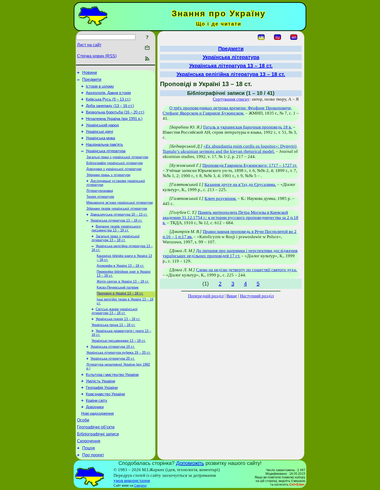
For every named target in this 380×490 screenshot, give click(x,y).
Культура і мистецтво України (112, 375)
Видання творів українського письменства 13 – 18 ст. (116, 228)
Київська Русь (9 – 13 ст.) (108, 99)
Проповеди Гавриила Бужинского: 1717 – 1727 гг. (249, 165)
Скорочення (88, 441)
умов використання (131, 480)
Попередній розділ (206, 295)
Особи (83, 420)
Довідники (95, 407)
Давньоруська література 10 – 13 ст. (119, 214)
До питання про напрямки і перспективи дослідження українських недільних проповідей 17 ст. (230, 253)
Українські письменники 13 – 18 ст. (119, 341)
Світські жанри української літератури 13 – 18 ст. (115, 311)
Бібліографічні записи (98, 434)
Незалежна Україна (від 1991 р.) (114, 119)
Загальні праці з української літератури (117, 157)
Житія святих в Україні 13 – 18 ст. (123, 281)
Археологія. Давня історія (108, 93)
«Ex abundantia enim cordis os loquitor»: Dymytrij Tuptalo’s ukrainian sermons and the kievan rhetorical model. (230, 149)
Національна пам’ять (104, 144)
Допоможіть (190, 463)
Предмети (91, 79)
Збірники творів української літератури (116, 208)
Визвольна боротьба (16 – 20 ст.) (115, 112)
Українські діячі (99, 132)
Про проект (93, 455)
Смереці (140, 485)
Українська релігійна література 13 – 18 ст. (231, 74)
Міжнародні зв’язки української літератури (119, 203)
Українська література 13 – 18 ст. (116, 220)
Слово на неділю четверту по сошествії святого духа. (246, 269)
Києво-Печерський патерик (118, 287)
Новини (89, 72)
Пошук (88, 448)
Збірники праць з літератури (108, 175)
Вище (231, 295)
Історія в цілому (100, 86)
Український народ (102, 125)
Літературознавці (99, 191)
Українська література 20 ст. (112, 358)
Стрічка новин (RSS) (97, 56)
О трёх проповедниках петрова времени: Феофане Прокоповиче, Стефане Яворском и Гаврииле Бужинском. (227, 110)
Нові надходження (97, 413)
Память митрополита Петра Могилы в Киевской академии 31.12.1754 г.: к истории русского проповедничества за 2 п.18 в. (230, 217)
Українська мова (100, 138)
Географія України (102, 388)
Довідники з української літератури (113, 169)
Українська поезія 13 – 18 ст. (118, 319)
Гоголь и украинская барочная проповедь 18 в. (247, 127)
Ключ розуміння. (220, 198)
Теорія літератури (100, 197)
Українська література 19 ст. (112, 347)
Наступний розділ (257, 295)
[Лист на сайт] (147, 48)
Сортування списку (231, 99)
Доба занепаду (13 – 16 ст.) (110, 106)
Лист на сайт (89, 45)
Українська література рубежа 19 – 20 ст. (118, 353)
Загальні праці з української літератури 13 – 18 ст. (116, 238)
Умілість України (100, 381)
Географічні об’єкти (96, 427)
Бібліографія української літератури (114, 163)
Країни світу (96, 400)
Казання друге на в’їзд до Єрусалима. (240, 184)
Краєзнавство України (105, 394)
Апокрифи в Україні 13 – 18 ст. (120, 266)
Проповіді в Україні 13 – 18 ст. (120, 293)
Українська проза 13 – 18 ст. (113, 325)
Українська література (105, 151)
